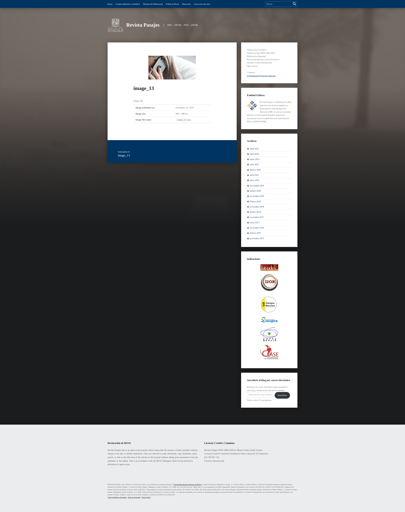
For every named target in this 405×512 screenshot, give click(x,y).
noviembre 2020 (257, 186)
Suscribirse (282, 395)
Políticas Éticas (172, 4)
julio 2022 (254, 165)
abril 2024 (254, 154)
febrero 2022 (255, 170)
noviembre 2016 (257, 228)
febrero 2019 (255, 201)
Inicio (110, 4)
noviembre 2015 (257, 238)
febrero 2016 (255, 233)
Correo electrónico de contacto (117, 497)
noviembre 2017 (257, 217)
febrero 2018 (255, 212)
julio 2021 (254, 175)
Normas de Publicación (153, 4)
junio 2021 (254, 180)
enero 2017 (255, 222)
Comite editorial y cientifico (128, 4)
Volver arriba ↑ (146, 497)
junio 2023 (254, 159)
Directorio (186, 4)
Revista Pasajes (142, 25)
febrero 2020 (255, 191)
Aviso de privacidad (134, 497)
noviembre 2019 (257, 196)
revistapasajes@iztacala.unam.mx (261, 76)
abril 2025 (254, 149)
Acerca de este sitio (202, 4)
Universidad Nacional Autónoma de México (188, 484)
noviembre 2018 (257, 207)
